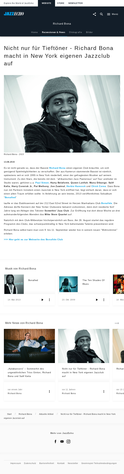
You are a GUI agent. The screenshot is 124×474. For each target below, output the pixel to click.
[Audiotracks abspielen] (42, 300)
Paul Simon (42, 182)
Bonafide (106, 203)
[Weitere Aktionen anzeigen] (49, 300)
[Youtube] (62, 441)
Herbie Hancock (76, 186)
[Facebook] (55, 441)
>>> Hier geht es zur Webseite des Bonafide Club (33, 239)
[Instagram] (68, 441)
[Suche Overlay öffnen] (101, 14)
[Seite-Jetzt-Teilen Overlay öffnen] (94, 14)
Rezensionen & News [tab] (53, 32)
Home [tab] (34, 32)
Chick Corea (98, 186)
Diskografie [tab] (75, 32)
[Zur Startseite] (33, 15)
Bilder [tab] (89, 32)
